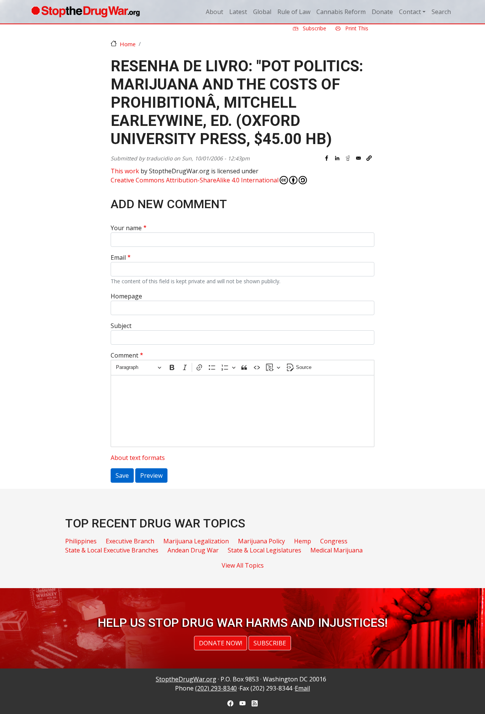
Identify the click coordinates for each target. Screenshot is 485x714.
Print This (356, 28)
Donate (382, 12)
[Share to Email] (358, 158)
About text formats (138, 458)
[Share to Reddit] (348, 158)
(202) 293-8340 (216, 688)
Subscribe (313, 28)
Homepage (126, 296)
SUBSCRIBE (269, 643)
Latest (238, 12)
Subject (121, 326)
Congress (333, 541)
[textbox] (242, 411)
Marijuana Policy (261, 541)
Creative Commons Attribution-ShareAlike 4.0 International (194, 180)
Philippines (81, 541)
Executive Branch (130, 541)
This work (125, 171)
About (214, 12)
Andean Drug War (193, 550)
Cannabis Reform (341, 12)
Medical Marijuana (336, 550)
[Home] (85, 12)
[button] (369, 158)
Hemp (302, 541)
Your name (126, 228)
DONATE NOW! (220, 643)
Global (262, 12)
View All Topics (243, 565)
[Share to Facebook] (326, 158)
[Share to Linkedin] (337, 158)
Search (441, 12)
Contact (410, 12)
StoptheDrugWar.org (186, 679)
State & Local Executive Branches (111, 550)
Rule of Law (293, 12)
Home (128, 44)
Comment (124, 355)
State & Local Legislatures (264, 550)
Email (118, 257)
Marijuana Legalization (196, 541)
